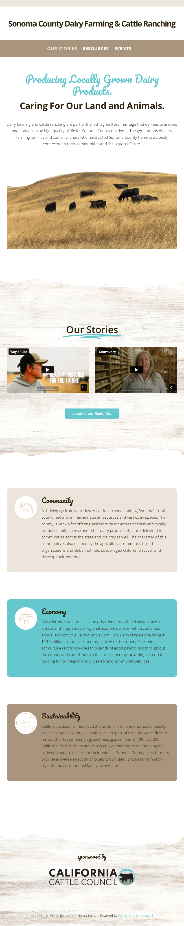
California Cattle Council (135, 915)
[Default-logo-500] (92, 868)
